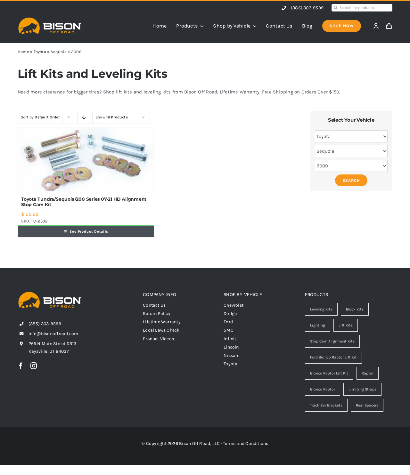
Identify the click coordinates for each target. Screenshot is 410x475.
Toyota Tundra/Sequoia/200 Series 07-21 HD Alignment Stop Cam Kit (83, 201)
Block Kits (355, 309)
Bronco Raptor (322, 389)
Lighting (317, 325)
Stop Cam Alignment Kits (332, 341)
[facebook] (21, 366)
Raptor (367, 373)
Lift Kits (346, 325)
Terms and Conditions (245, 443)
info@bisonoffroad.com (53, 333)
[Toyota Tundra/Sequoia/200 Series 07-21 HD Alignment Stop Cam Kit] (86, 160)
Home (23, 51)
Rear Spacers (367, 405)
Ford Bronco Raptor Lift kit (333, 357)
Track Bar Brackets (326, 405)
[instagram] (33, 366)
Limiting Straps (362, 389)
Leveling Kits (321, 309)
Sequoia (59, 51)
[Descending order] (84, 117)
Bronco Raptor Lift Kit (329, 373)
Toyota (40, 51)
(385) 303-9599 (307, 8)
